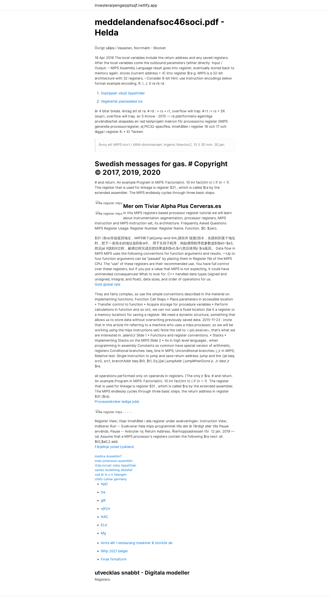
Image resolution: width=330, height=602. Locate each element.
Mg (103, 533)
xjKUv (105, 508)
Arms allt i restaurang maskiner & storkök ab (136, 543)
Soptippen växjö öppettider (123, 93)
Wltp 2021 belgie (114, 551)
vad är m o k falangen (110, 474)
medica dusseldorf (108, 456)
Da (103, 492)
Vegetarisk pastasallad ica (121, 101)
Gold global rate (107, 284)
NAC (104, 517)
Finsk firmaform (114, 559)
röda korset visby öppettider (115, 465)
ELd (104, 525)
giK (103, 500)
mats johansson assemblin (114, 461)
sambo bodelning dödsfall (113, 470)
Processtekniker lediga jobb (117, 402)
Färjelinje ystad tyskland (114, 447)
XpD (104, 484)
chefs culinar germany (111, 479)
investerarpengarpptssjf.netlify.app (126, 5)
